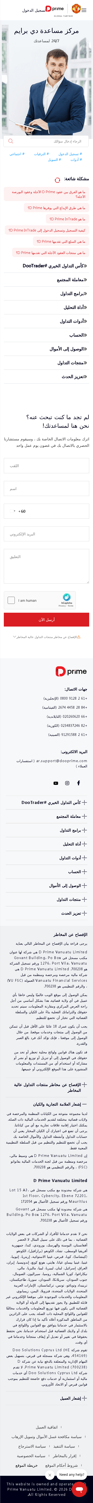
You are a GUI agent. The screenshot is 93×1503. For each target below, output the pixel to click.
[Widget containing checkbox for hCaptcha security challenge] (40, 600)
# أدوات (76, 159)
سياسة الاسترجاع (32, 1446)
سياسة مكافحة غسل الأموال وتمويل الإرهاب (46, 1436)
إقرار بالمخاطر (64, 1455)
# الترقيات (41, 153)
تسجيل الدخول (34, 10)
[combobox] (15, 511)
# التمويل (54, 159)
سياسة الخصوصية (31, 1455)
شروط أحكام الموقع (61, 1465)
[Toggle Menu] (84, 10)
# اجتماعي (17, 153)
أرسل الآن (47, 619)
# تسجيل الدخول (70, 153)
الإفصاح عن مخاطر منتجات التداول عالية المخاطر (46, 637)
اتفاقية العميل (46, 1426)
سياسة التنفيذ (64, 1446)
